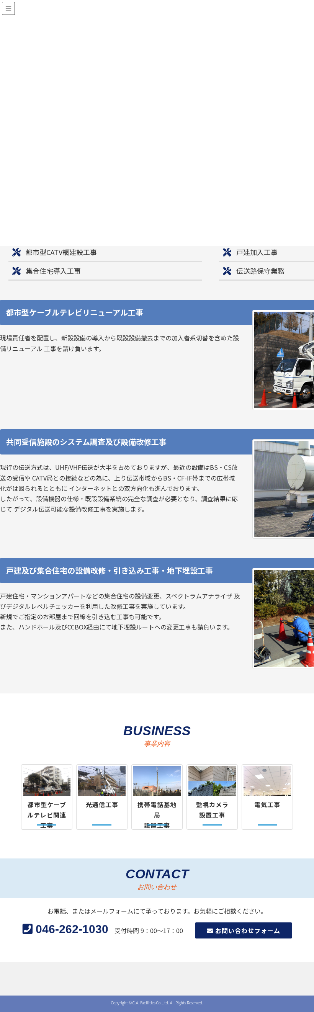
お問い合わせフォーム (246, 930)
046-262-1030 (70, 929)
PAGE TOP (307, 972)
